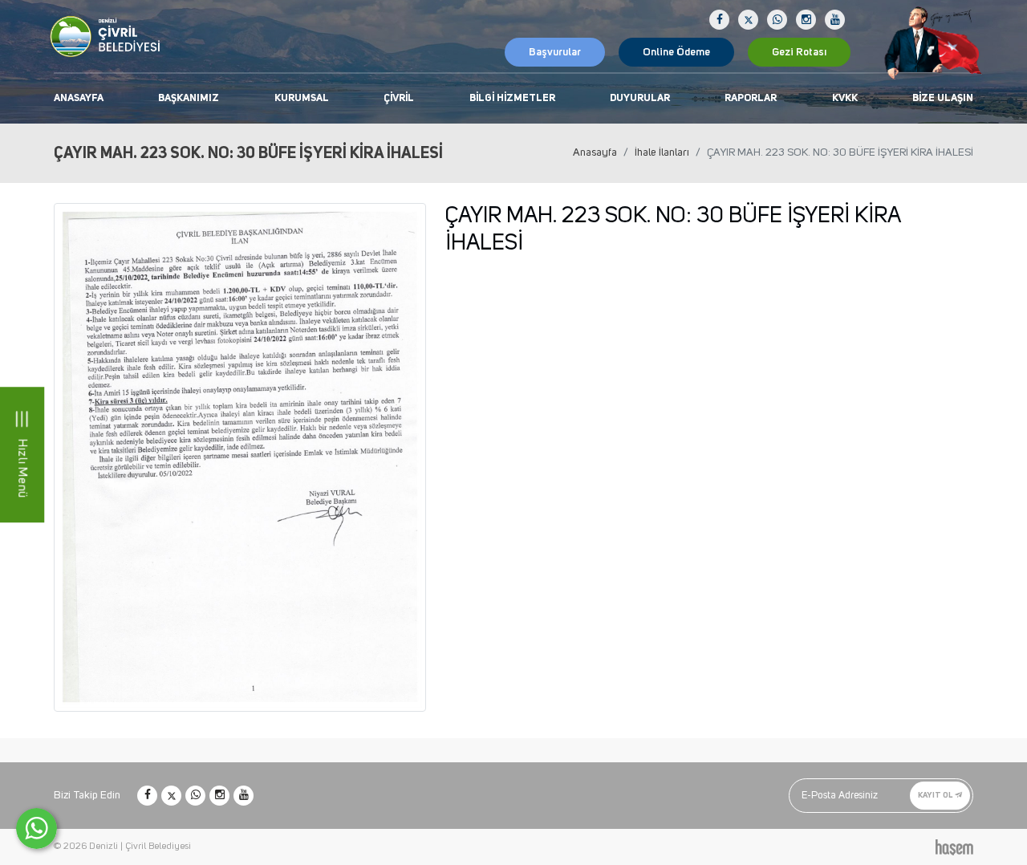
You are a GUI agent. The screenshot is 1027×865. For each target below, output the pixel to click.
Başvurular (555, 52)
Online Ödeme (676, 52)
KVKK (845, 98)
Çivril (399, 98)
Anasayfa (79, 98)
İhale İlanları (662, 152)
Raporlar (751, 98)
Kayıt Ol (936, 795)
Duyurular (640, 98)
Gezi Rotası (799, 52)
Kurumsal (301, 98)
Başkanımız (188, 98)
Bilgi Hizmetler (512, 98)
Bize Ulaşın (942, 98)
